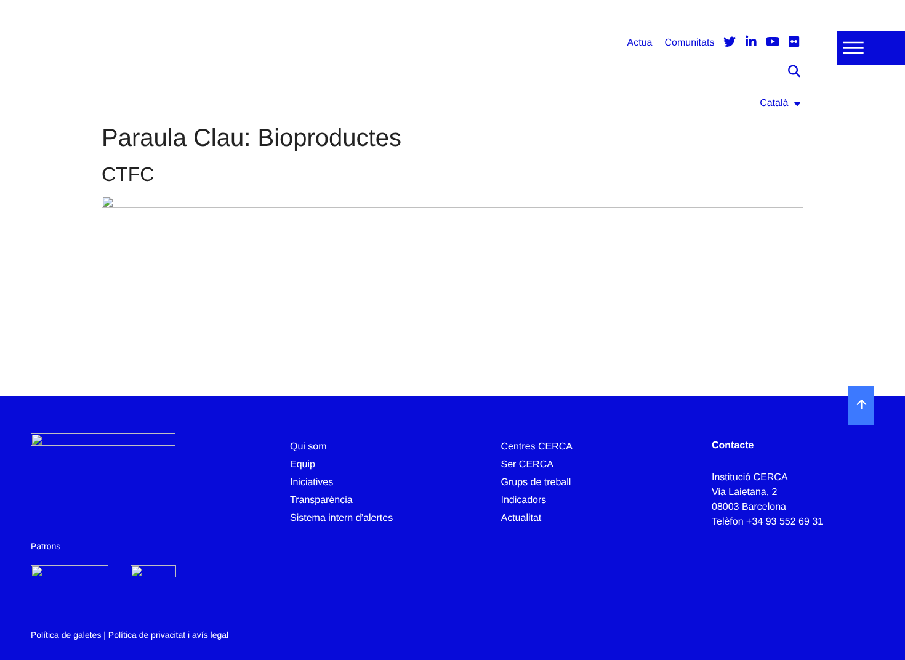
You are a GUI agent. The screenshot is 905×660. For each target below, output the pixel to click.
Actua (640, 43)
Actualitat (521, 518)
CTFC (128, 174)
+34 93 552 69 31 (784, 522)
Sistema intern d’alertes (341, 518)
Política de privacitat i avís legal (168, 635)
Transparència (321, 500)
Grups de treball (536, 482)
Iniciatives (311, 482)
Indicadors (524, 500)
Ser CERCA (527, 464)
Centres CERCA (537, 446)
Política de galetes (66, 635)
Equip (302, 464)
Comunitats (689, 43)
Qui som (308, 446)
